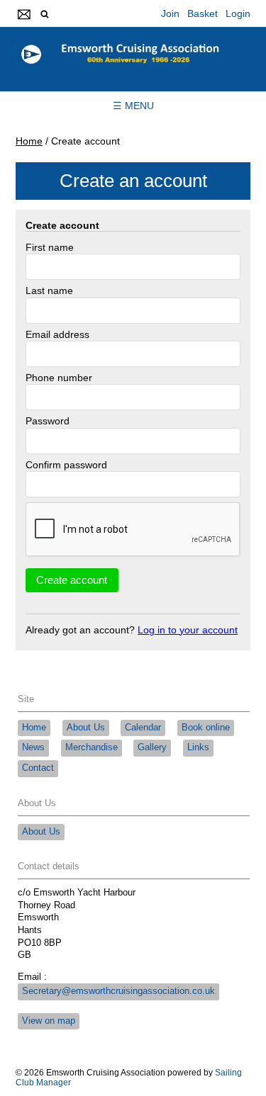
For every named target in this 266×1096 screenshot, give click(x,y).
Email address (57, 334)
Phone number (59, 377)
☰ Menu (133, 105)
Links (198, 747)
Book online (206, 728)
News (33, 747)
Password (48, 420)
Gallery (152, 747)
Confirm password (66, 464)
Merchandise (91, 747)
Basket (202, 13)
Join (170, 13)
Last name (49, 290)
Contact (38, 768)
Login (238, 13)
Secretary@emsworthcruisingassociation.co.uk (118, 991)
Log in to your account (188, 629)
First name (50, 247)
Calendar (143, 728)
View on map (48, 1021)
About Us (86, 728)
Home (29, 141)
